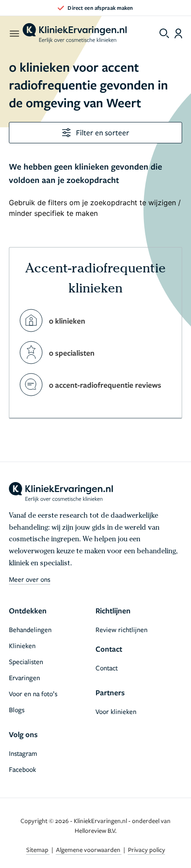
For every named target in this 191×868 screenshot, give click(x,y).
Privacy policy (146, 849)
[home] (75, 33)
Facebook (22, 769)
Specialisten (26, 661)
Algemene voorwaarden (89, 849)
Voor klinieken (116, 711)
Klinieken (22, 645)
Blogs (16, 709)
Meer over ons (29, 579)
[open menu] (14, 33)
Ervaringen (24, 677)
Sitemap (38, 849)
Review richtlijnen (121, 629)
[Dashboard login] (178, 33)
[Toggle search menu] (164, 33)
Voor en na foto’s (33, 693)
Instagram (23, 753)
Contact (107, 667)
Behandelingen (30, 629)
